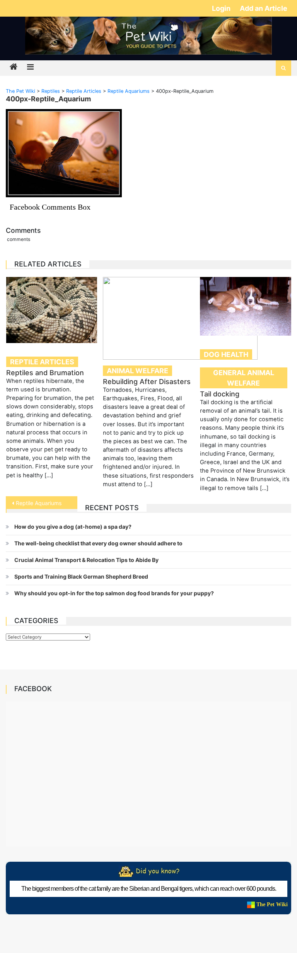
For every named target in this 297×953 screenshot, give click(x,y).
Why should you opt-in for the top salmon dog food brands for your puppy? (114, 593)
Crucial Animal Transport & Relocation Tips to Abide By (86, 560)
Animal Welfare (137, 371)
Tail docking (219, 394)
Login (222, 8)
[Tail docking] (245, 306)
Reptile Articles (42, 362)
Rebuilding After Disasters (147, 381)
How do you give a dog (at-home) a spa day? (72, 526)
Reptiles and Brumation (45, 373)
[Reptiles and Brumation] (51, 310)
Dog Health (226, 354)
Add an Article (263, 8)
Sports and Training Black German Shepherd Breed (81, 576)
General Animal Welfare (243, 378)
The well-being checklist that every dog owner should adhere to (98, 543)
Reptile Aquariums (38, 503)
